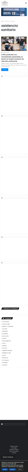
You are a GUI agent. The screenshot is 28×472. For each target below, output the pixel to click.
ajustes (21, 466)
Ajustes (20, 469)
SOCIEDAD (5, 362)
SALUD (4, 355)
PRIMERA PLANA (6, 353)
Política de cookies (14, 449)
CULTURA (4, 328)
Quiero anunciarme (14, 451)
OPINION (4, 345)
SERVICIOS (5, 357)
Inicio (3, 21)
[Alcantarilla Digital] (4, 3)
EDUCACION (5, 336)
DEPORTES (5, 331)
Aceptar (5, 469)
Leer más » (4, 69)
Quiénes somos (14, 446)
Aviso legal (14, 447)
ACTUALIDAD (5, 321)
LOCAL (4, 343)
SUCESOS (4, 365)
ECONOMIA (5, 333)
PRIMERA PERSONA (7, 350)
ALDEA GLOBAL (6, 324)
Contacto (14, 452)
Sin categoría (5, 360)
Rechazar (12, 469)
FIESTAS (4, 338)
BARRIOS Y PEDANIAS (7, 326)
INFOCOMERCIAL (6, 341)
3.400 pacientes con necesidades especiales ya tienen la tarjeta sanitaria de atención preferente (12, 58)
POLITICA (4, 348)
